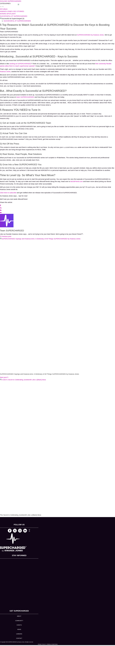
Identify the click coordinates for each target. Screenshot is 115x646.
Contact (19, 638)
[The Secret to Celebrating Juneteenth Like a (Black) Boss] (57, 446)
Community (19, 620)
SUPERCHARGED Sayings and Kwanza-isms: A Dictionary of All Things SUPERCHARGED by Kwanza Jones (39, 374)
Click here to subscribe (8, 193)
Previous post (6, 236)
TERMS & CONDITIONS (52, 644)
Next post (3, 377)
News (19, 629)
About (19, 616)
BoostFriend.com (77, 181)
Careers (19, 634)
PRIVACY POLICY (42, 644)
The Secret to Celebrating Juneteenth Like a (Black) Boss (20, 515)
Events (19, 625)
